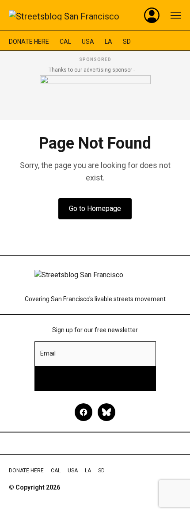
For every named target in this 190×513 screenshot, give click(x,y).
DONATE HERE (29, 41)
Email (48, 353)
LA (108, 41)
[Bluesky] (106, 412)
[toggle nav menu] (176, 15)
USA (88, 41)
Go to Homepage (95, 208)
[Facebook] (83, 412)
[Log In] (152, 15)
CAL (65, 41)
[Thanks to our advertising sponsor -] (95, 95)
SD (127, 41)
